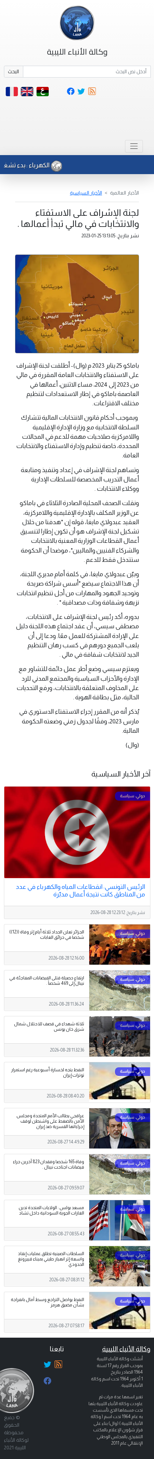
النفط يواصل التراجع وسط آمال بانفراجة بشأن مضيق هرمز (47, 1302)
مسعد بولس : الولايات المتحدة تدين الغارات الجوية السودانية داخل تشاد (51, 1210)
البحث (13, 71)
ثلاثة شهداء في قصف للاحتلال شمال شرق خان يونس (49, 1026)
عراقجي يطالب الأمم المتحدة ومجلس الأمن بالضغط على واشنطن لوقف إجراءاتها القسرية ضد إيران (50, 1121)
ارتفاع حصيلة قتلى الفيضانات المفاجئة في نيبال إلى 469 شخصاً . (46, 980)
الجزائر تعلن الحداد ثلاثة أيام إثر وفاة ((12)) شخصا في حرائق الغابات (46, 934)
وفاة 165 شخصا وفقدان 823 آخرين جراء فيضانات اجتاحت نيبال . (48, 1164)
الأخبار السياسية (86, 193)
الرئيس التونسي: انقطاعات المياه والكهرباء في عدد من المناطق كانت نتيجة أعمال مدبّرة (80, 890)
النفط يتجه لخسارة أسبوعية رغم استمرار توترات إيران (47, 1072)
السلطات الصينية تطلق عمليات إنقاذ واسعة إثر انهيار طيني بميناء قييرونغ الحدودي (51, 1259)
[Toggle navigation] (134, 146)
